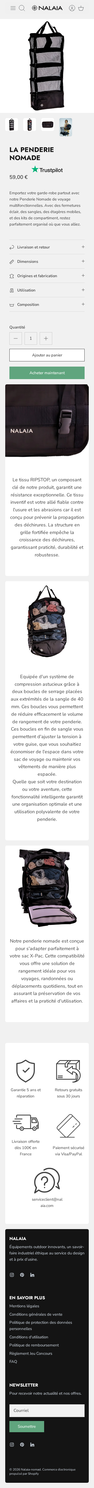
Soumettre (27, 1426)
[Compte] (69, 8)
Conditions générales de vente (35, 1314)
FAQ (13, 1361)
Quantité (17, 327)
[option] (47, 66)
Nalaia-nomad (31, 1469)
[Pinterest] (22, 1274)
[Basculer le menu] (13, 8)
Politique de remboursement (34, 1345)
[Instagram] (12, 1274)
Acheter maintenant (47, 372)
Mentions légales (24, 1306)
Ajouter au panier (47, 355)
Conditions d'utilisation (28, 1337)
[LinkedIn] (32, 1274)
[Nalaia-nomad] (47, 8)
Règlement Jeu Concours (30, 1353)
